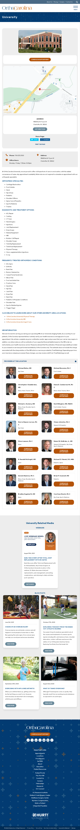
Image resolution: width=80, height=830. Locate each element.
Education (40, 767)
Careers (62, 2)
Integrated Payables (40, 806)
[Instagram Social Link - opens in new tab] (47, 740)
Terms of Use (39, 828)
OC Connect (40, 789)
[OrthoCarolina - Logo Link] (17, 8)
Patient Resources (40, 769)
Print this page (40, 144)
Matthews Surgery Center (40, 798)
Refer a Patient (40, 803)
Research (40, 786)
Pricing (56, 2)
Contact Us (69, 2)
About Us (49, 2)
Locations (40, 756)
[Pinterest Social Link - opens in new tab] (51, 740)
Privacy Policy (30, 828)
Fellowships (40, 783)
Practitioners (40, 759)
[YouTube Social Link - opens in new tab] (44, 740)
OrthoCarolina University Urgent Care (18, 322)
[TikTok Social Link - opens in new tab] (40, 740)
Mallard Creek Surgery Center (40, 795)
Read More (10, 644)
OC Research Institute (40, 792)
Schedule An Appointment (40, 59)
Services (40, 761)
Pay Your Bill (40, 775)
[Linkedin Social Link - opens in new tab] (36, 740)
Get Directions (40, 129)
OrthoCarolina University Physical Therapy (21, 316)
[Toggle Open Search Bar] (77, 2)
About (40, 764)
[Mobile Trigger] (75, 8)
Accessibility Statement (64, 828)
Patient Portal (40, 773)
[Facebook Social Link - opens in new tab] (28, 740)
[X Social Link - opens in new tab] (32, 740)
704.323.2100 (19, 155)
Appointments (40, 753)
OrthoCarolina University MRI (16, 319)
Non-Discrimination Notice (50, 828)
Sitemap (73, 828)
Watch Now (30, 584)
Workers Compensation (40, 800)
